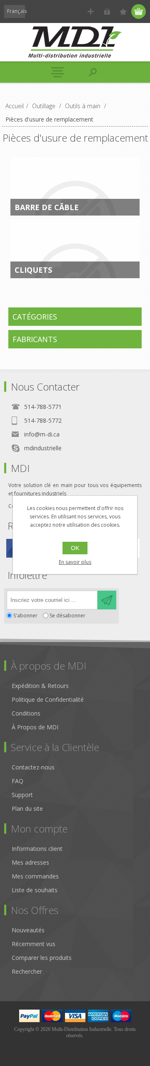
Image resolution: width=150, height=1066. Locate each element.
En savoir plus (75, 562)
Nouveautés (28, 930)
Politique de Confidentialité (48, 699)
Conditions (26, 713)
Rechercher (27, 971)
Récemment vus (33, 944)
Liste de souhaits (35, 890)
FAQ (17, 781)
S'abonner (25, 615)
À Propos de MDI (35, 727)
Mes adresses (30, 862)
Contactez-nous (33, 767)
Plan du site (27, 808)
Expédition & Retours (40, 686)
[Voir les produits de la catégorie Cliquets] (75, 249)
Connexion (107, 11)
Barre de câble (47, 207)
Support (22, 795)
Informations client (37, 849)
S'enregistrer (90, 11)
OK (75, 548)
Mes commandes (35, 876)
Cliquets (33, 270)
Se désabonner (67, 615)
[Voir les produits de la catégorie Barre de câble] (75, 186)
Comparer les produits (42, 958)
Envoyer (107, 600)
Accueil (14, 106)
